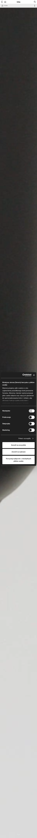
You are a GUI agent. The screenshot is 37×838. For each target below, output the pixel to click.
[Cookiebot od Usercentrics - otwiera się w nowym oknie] (23, 375)
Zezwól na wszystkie (18, 445)
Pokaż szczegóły (24, 438)
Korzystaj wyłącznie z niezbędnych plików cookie (18, 460)
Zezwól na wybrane (18, 452)
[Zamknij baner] (34, 375)
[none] (18, 834)
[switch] (32, 417)
